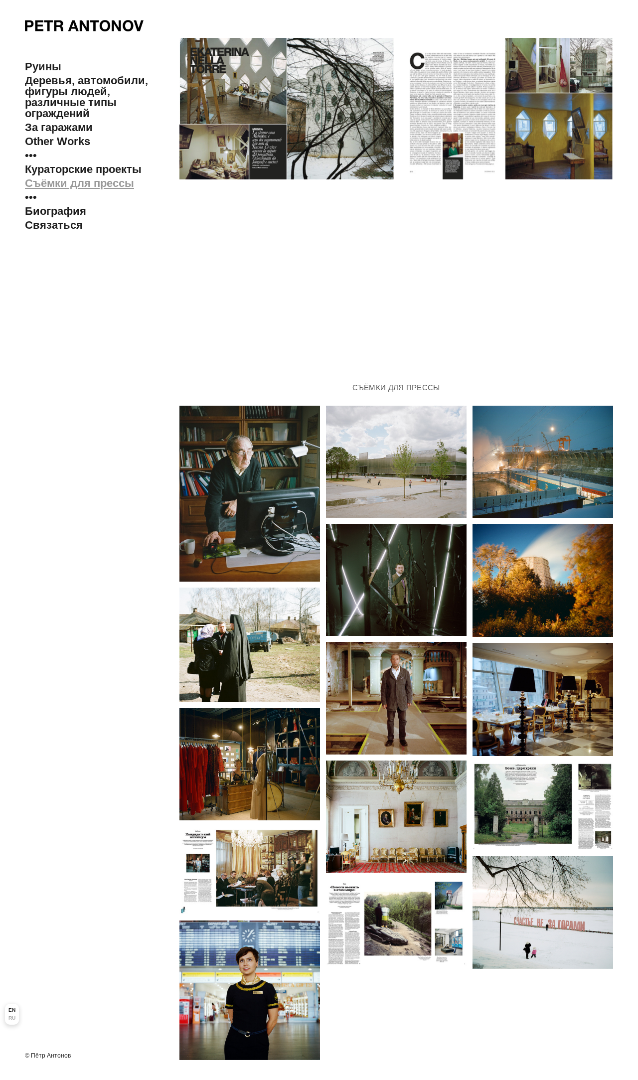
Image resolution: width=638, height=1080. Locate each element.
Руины (43, 66)
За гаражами (59, 127)
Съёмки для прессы (79, 183)
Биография (55, 211)
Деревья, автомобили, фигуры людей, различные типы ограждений (86, 97)
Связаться (54, 225)
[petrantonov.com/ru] (84, 25)
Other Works (57, 141)
